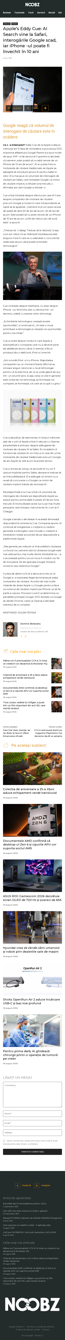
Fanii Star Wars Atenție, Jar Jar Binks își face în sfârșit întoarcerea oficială (16, 733)
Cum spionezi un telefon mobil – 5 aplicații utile (26, 1225)
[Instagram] (25, 636)
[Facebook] (21, 636)
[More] (45, 108)
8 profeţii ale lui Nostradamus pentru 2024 (24, 1203)
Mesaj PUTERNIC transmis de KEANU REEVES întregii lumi (32, 1218)
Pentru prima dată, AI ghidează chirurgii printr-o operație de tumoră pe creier (30, 1054)
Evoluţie (7, 24)
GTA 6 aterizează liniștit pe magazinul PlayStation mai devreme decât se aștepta (48, 733)
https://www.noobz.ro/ (30, 628)
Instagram (45, 1185)
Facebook (26, 1185)
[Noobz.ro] (32, 4)
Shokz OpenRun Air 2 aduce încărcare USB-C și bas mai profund (31, 1001)
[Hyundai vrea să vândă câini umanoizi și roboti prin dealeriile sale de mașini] (32, 927)
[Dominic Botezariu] (10, 630)
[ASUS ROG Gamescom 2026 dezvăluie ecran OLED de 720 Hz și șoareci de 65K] (32, 875)
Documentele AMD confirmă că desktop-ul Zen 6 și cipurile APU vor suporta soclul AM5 (26, 690)
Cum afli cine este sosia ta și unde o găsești (25, 1211)
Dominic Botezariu (30, 623)
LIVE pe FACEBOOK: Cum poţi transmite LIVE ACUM (29, 1232)
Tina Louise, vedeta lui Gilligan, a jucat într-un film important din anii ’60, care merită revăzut (24, 705)
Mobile (14, 24)
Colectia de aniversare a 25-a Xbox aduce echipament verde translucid (25, 676)
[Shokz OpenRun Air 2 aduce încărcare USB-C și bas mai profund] (32, 979)
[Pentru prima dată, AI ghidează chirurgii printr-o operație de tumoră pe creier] (32, 1030)
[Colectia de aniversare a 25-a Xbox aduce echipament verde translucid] (56, 677)
